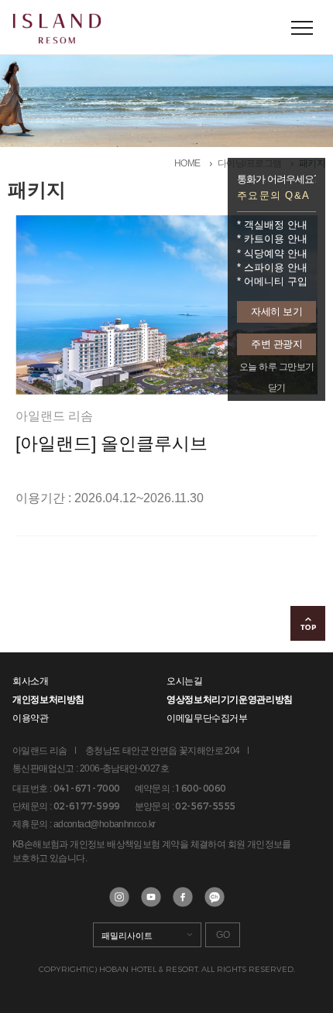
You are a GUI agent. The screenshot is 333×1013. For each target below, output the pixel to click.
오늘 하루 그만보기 (276, 366)
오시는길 (184, 681)
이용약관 (30, 718)
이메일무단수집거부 (207, 718)
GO (223, 934)
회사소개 (30, 681)
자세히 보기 (276, 311)
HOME (187, 164)
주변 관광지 (276, 344)
